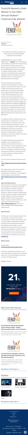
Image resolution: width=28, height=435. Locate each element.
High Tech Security (5, 387)
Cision (16, 432)
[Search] (26, 2)
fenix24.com (4, 236)
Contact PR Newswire (13, 411)
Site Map (19, 428)
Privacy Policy (17, 426)
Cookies (14, 430)
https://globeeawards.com (8, 203)
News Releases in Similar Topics (9, 401)
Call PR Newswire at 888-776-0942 (14, 421)
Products (14, 413)
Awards (3, 398)
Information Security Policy (9, 428)
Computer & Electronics (21, 387)
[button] (14, 28)
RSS (24, 428)
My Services (13, 417)
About (14, 415)
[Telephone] (22, 2)
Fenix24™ (12, 62)
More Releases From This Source (9, 369)
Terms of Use (9, 426)
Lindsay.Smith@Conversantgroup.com (11, 247)
